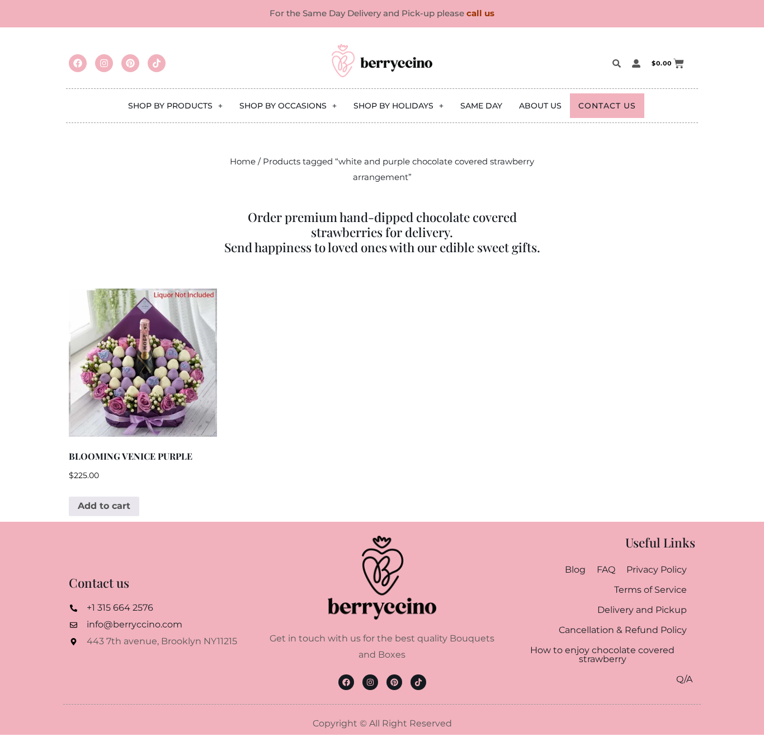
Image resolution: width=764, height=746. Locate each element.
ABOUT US (540, 106)
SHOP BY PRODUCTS (170, 106)
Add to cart (104, 506)
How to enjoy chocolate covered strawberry (602, 654)
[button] (175, 105)
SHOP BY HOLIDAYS (393, 106)
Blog (575, 569)
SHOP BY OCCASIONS (283, 106)
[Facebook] (78, 63)
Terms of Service (650, 589)
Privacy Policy (656, 569)
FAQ (606, 569)
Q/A (684, 679)
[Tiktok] (157, 63)
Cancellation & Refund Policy (623, 630)
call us (480, 13)
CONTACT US (607, 106)
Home (243, 162)
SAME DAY (481, 106)
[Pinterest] (130, 63)
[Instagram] (104, 63)
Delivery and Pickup (642, 610)
